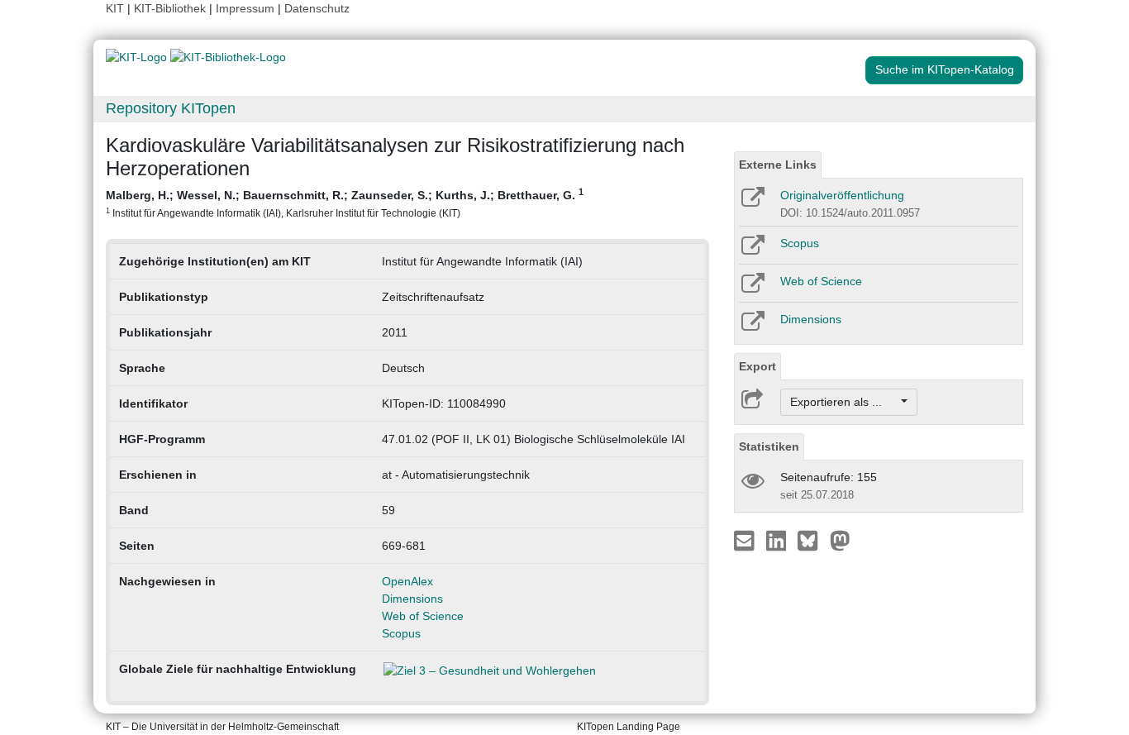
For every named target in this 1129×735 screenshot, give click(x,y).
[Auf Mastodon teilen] (840, 539)
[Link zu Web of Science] (752, 288)
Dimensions (412, 598)
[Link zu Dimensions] (752, 326)
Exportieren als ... (844, 401)
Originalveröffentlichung (842, 195)
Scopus (401, 633)
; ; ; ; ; (345, 202)
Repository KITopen (171, 108)
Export (757, 366)
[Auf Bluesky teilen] (812, 539)
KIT (115, 8)
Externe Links (778, 164)
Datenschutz (317, 8)
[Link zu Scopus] (752, 250)
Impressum (245, 8)
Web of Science (423, 616)
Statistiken (769, 446)
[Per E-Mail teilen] (746, 539)
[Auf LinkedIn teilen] (778, 539)
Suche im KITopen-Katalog (944, 69)
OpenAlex (407, 581)
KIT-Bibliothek (171, 8)
